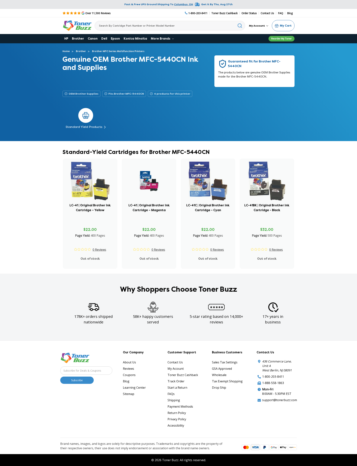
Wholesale (219, 375)
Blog (290, 13)
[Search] (240, 26)
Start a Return (177, 388)
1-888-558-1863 (273, 383)
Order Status (249, 13)
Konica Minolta (135, 39)
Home (66, 51)
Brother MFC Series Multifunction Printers (118, 51)
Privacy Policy (177, 419)
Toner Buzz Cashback (224, 13)
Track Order (176, 381)
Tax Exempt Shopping (227, 381)
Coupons (129, 375)
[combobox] (169, 26)
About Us (129, 362)
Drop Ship (219, 388)
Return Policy (177, 413)
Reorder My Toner (281, 38)
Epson (115, 39)
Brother (78, 39)
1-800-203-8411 (273, 377)
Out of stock (90, 259)
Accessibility (176, 425)
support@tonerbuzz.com (279, 400)
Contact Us (267, 13)
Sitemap (128, 394)
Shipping (174, 400)
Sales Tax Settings (224, 362)
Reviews (128, 369)
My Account (257, 25)
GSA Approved (222, 369)
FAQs (171, 394)
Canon (93, 39)
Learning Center (134, 388)
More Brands (161, 39)
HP (66, 39)
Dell (104, 39)
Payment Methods (180, 406)
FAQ (280, 13)
